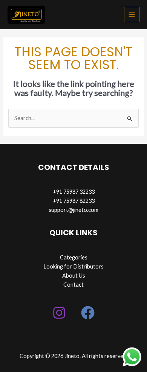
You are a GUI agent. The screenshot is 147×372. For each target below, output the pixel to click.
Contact (73, 284)
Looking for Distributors (73, 266)
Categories (73, 257)
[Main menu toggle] (131, 14)
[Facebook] (88, 312)
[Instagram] (59, 312)
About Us (73, 275)
